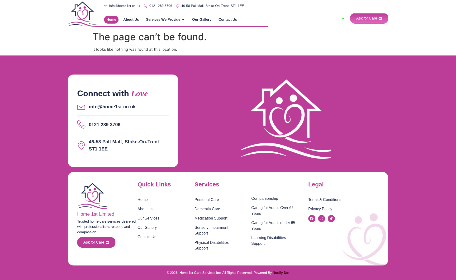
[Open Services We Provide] (183, 19)
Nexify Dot (281, 273)
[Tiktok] (331, 218)
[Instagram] (321, 218)
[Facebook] (311, 218)
